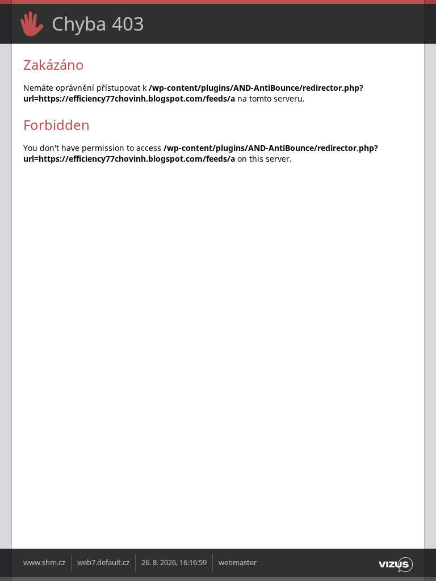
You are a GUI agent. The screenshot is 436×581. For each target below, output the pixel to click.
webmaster (238, 562)
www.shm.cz (44, 562)
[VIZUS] (396, 572)
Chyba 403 (98, 23)
